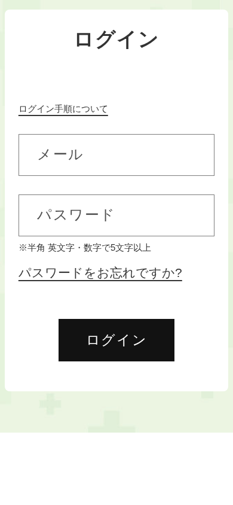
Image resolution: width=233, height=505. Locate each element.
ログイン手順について (63, 109)
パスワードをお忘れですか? (100, 273)
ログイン (116, 340)
